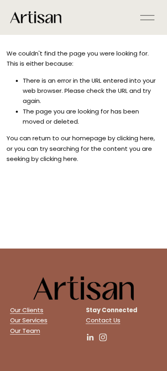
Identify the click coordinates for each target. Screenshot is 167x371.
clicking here (135, 138)
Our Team (25, 330)
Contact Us (103, 320)
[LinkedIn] (90, 337)
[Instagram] (103, 337)
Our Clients (26, 310)
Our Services (28, 320)
